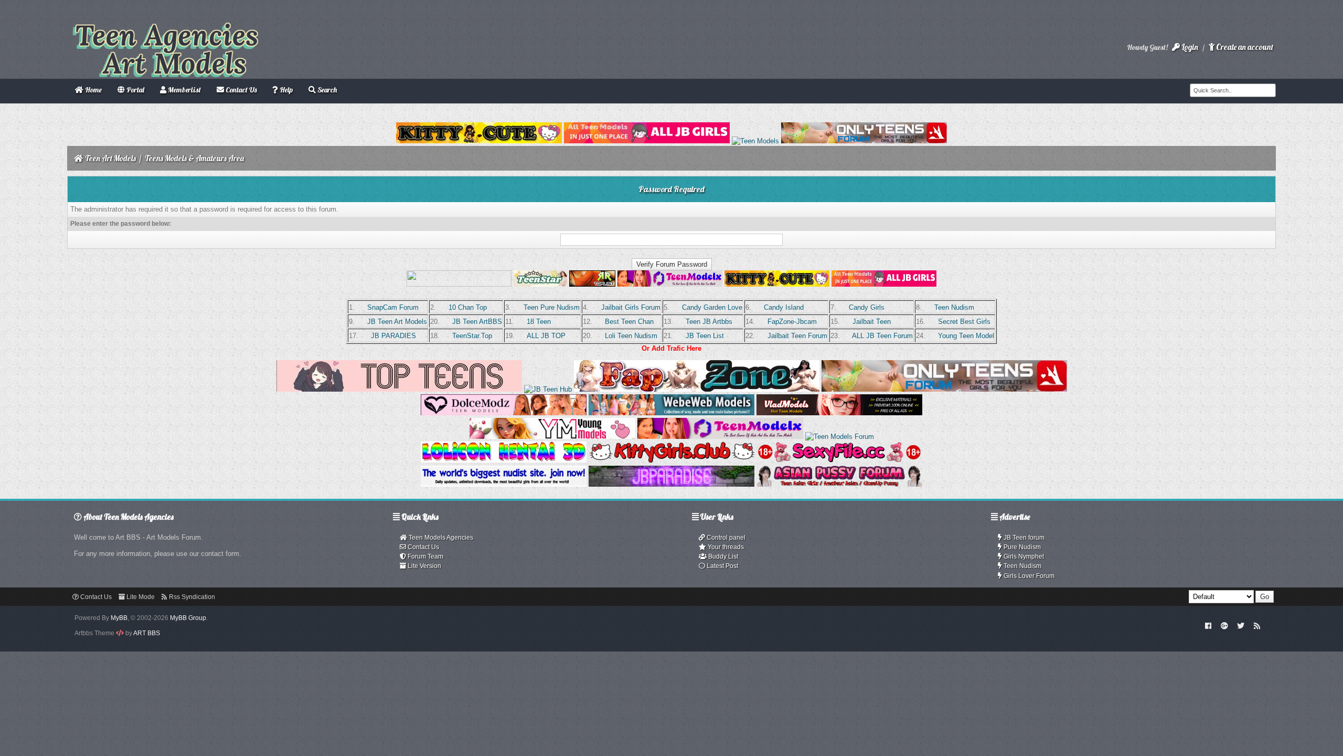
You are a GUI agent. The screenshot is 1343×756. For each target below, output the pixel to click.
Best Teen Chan (629, 322)
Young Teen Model (966, 336)
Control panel (725, 537)
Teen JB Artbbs (709, 322)
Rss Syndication (191, 597)
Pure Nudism (1021, 547)
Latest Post (721, 566)
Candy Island (784, 307)
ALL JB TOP (546, 336)
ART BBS (146, 633)
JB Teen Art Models (397, 322)
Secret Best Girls (964, 322)
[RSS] (1257, 625)
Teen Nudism (954, 307)
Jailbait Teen (871, 322)
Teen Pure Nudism (552, 307)
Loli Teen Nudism (631, 336)
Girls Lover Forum (1028, 576)
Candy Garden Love (712, 307)
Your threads (725, 547)
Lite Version (423, 566)
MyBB (119, 618)
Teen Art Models (110, 158)
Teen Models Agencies (440, 537)
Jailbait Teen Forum (797, 336)
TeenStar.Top (472, 336)
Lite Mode (140, 597)
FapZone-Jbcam (792, 322)
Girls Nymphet (1023, 556)
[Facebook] (1208, 625)
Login (1189, 47)
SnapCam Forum (393, 307)
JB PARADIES (393, 336)
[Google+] (1224, 625)
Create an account (1243, 47)
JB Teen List (705, 336)
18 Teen (539, 322)
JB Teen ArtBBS (477, 322)
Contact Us (422, 547)
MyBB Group (188, 618)
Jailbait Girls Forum (630, 307)
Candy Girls (866, 307)
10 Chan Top (468, 307)
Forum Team (424, 556)
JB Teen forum (1023, 537)
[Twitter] (1241, 625)
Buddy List (722, 556)
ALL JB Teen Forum (882, 336)
